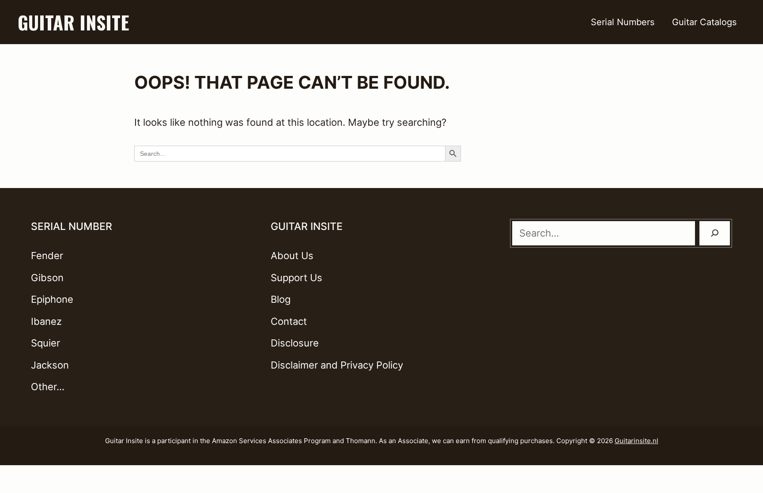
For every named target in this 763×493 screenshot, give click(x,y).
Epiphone (52, 299)
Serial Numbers (622, 22)
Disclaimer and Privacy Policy (337, 365)
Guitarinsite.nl (636, 441)
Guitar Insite (73, 22)
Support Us (296, 277)
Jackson (50, 365)
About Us (292, 255)
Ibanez (46, 321)
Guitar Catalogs (704, 22)
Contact (289, 321)
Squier (45, 343)
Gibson (47, 277)
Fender (47, 255)
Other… (47, 386)
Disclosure (295, 343)
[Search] (714, 233)
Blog (281, 299)
